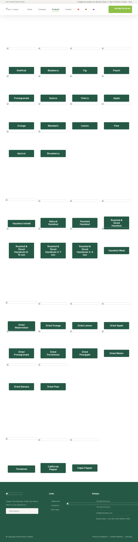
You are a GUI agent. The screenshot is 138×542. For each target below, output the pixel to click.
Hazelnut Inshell (22, 223)
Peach (116, 70)
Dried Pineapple (84, 353)
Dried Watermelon (21, 326)
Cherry (85, 98)
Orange (21, 125)
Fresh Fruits (30, 28)
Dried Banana (21, 386)
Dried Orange (53, 325)
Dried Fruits (29, 283)
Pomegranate (21, 98)
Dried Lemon (85, 325)
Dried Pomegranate (21, 353)
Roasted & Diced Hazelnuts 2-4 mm (85, 250)
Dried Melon (116, 353)
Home (29, 9)
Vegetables (29, 419)
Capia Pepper (84, 468)
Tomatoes (21, 469)
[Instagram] (14, 519)
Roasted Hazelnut (85, 223)
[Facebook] (8, 519)
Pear (116, 125)
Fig (85, 70)
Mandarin (53, 125)
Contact (68, 9)
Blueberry (53, 70)
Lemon (85, 125)
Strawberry (53, 153)
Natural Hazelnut (53, 223)
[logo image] (12, 9)
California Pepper (53, 468)
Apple (116, 98)
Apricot (21, 153)
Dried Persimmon (53, 353)
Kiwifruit (21, 70)
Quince (53, 98)
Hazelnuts (26, 180)
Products (55, 9)
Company (42, 9)
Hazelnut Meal (116, 250)
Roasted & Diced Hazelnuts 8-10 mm (21, 250)
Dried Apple (116, 325)
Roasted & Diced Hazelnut (116, 223)
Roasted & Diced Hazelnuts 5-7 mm (53, 250)
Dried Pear (53, 386)
